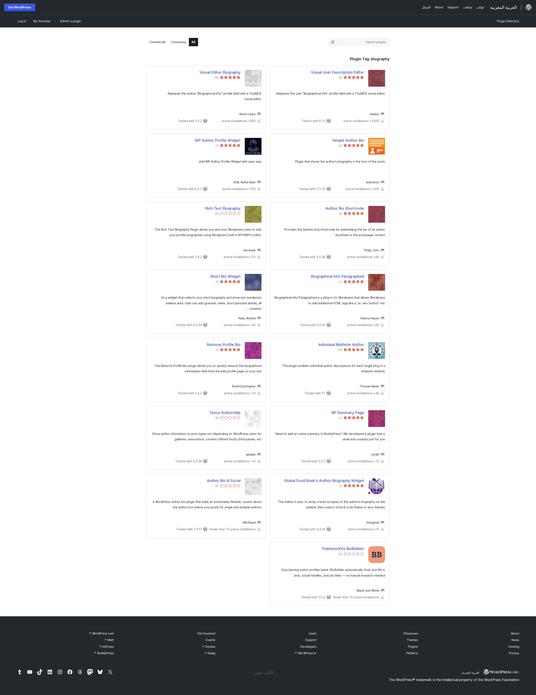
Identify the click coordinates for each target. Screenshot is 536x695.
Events (210, 640)
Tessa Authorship (225, 412)
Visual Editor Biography (220, 72)
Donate (208, 646)
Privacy (514, 653)
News (515, 640)
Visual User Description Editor (337, 72)
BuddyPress (104, 653)
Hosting (514, 646)
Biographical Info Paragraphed (337, 276)
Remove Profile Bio (224, 344)
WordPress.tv (305, 653)
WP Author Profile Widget (218, 140)
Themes (412, 640)
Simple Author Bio (348, 140)
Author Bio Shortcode (345, 208)
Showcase (410, 633)
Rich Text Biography (223, 208)
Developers (308, 646)
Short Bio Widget (225, 276)
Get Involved (206, 633)
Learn (313, 633)
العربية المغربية (470, 672)
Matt (109, 640)
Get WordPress (19, 7)
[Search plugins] (333, 42)
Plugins (413, 646)
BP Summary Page (348, 412)
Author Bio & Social (224, 480)
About (515, 633)
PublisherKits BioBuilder (343, 548)
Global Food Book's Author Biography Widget (324, 480)
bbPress (106, 646)
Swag (209, 653)
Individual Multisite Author (341, 344)
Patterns (412, 653)
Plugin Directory (508, 21)
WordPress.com (101, 633)
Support (311, 640)
